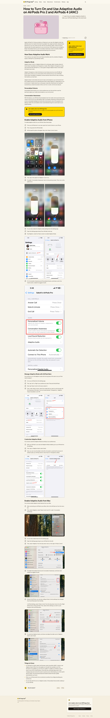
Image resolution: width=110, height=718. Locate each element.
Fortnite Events (57, 1)
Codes (44, 1)
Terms (91, 715)
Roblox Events (50, 1)
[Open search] (85, 2)
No (63, 687)
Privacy (87, 715)
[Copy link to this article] (85, 38)
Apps (68, 1)
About (80, 715)
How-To (28, 5)
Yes (58, 687)
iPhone (24, 5)
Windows (63, 1)
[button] (34, 154)
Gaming (36, 1)
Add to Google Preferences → (35, 114)
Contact (83, 715)
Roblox (40, 1)
